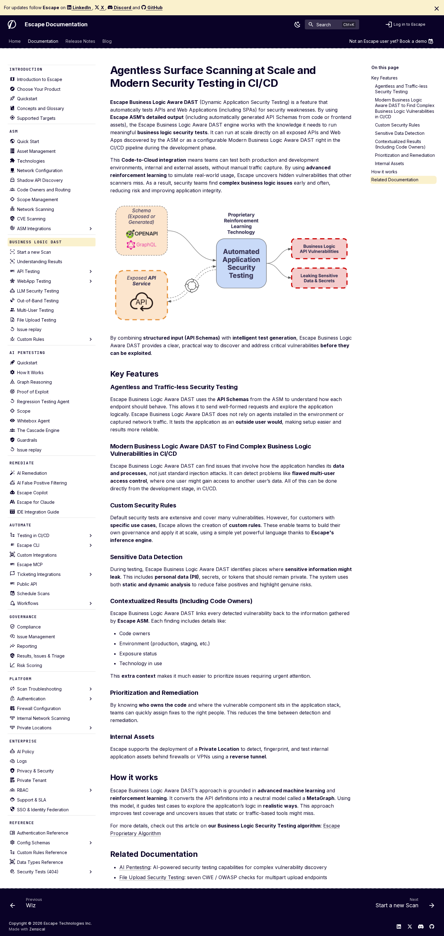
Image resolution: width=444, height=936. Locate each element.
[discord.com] (421, 926)
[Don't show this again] (436, 8)
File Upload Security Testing (151, 877)
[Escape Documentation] (12, 24)
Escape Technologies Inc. (68, 923)
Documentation (43, 41)
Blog (107, 41)
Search (323, 24)
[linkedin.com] (399, 926)
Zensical (37, 929)
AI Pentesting (134, 867)
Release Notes (80, 41)
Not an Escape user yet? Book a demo (388, 41)
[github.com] (432, 926)
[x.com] (410, 926)
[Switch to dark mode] (297, 24)
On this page (385, 67)
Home (15, 41)
